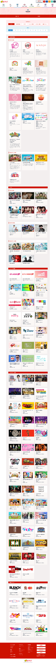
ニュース (3, 6)
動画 (52, 6)
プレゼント (45, 6)
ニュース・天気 (12, 644)
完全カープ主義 (24, 6)
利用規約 (29, 652)
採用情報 (41, 645)
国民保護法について (30, 649)
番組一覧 (17, 16)
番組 (17, 6)
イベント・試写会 (31, 6)
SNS (10, 652)
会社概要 (29, 644)
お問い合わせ (41, 650)
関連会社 (29, 648)
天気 (10, 6)
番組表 (39, 16)
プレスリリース (41, 647)
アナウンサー (38, 6)
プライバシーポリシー (30, 651)
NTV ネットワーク (30, 650)
